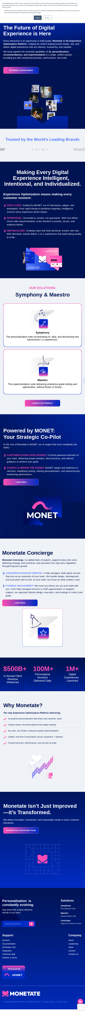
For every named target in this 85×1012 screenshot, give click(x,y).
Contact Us (73, 954)
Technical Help (8, 954)
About (71, 940)
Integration (7, 951)
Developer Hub (8, 947)
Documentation (9, 944)
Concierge (65, 920)
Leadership (73, 944)
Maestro (64, 913)
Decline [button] (47, 18)
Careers (71, 951)
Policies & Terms (9, 958)
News (70, 947)
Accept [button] (38, 18)
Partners (6, 940)
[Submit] (31, 924)
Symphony (66, 906)
